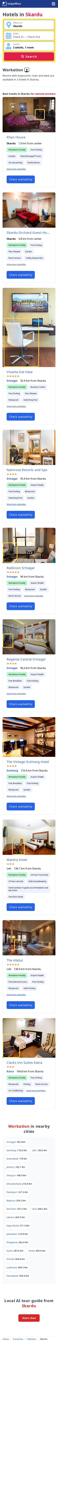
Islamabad (12, 1158)
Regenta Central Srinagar (26, 659)
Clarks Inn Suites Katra (24, 1062)
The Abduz (15, 960)
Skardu (44, 1339)
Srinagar (12, 380)
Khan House (16, 137)
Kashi (9, 1250)
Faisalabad (12, 1275)
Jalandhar (11, 1233)
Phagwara (11, 1242)
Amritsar (11, 1208)
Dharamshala (13, 1183)
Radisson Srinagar (21, 568)
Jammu (10, 1167)
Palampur (11, 1192)
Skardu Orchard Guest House (29, 232)
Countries (18, 1339)
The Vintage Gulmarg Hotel (28, 762)
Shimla (10, 1259)
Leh (9, 868)
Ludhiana (11, 1267)
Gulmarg (12, 770)
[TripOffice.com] (12, 4)
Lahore (10, 1217)
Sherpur (10, 1175)
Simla (31, 1250)
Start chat (29, 1318)
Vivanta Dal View (20, 372)
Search (31, 56)
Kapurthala (12, 1225)
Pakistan (31, 1339)
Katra (10, 1071)
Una (34, 1208)
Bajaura (10, 1200)
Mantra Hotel (17, 860)
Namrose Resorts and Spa (27, 470)
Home (6, 1339)
